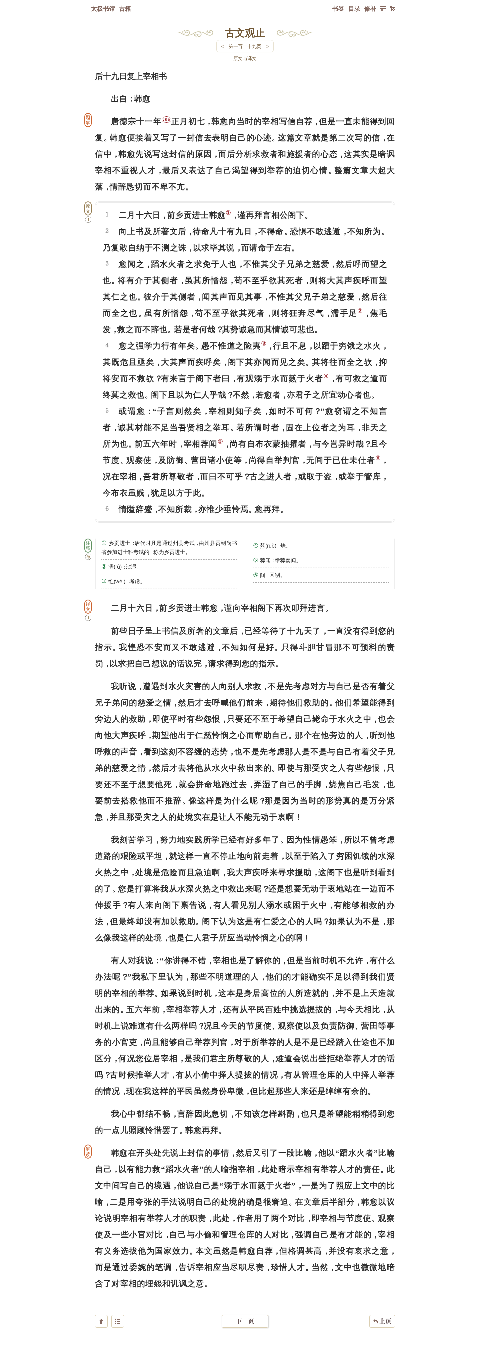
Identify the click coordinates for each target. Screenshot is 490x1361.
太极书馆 (103, 8)
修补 (370, 8)
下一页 (245, 1321)
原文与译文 (245, 58)
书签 (338, 8)
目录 (354, 8)
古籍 (125, 8)
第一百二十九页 (245, 46)
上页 (382, 1321)
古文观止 (245, 32)
